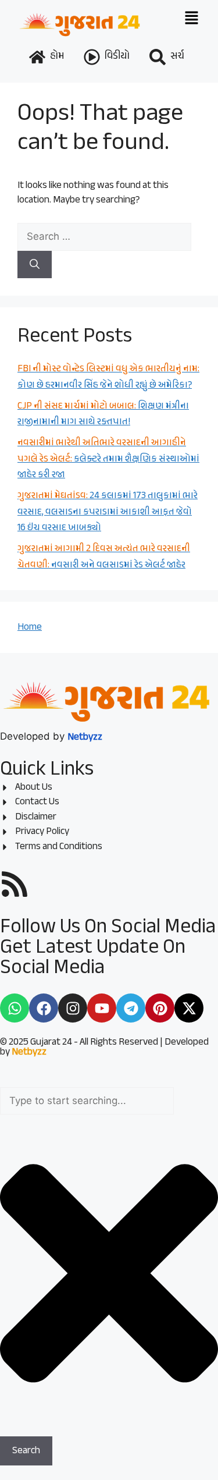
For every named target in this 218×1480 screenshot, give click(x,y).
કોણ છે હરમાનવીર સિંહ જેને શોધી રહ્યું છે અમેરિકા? (108, 377)
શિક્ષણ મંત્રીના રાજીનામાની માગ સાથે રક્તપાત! (103, 414)
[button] (191, 18)
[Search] (34, 265)
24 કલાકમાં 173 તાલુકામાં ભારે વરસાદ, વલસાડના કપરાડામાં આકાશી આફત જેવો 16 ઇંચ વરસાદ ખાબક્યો (107, 511)
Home (29, 627)
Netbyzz (29, 1052)
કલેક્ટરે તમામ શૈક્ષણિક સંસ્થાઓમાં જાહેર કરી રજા (108, 458)
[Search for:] (104, 236)
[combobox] (87, 1101)
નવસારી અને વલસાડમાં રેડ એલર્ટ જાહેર (103, 557)
